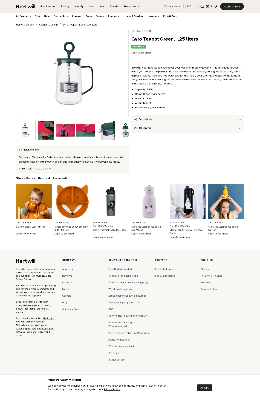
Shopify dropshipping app (123, 275)
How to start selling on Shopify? (127, 315)
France (43, 325)
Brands (113, 6)
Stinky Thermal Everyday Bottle (109, 230)
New (37, 16)
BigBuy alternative (164, 275)
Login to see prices (141, 53)
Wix (102, 6)
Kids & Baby (170, 16)
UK (44, 318)
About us (67, 269)
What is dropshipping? (121, 346)
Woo (91, 6)
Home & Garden (133, 16)
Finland (40, 328)
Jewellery (153, 16)
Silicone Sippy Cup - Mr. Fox (30, 226)
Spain (28, 328)
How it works (48, 6)
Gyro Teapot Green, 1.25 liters (80, 24)
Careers (66, 295)
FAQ (110, 309)
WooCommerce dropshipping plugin (128, 282)
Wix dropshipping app (120, 289)
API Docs (113, 353)
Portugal (34, 325)
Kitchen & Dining (48, 24)
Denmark (31, 332)
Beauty (100, 16)
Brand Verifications (119, 339)
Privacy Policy (112, 389)
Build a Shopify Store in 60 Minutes (129, 333)
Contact (67, 282)
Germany (29, 322)
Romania (40, 322)
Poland (50, 318)
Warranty (206, 282)
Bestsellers (61, 16)
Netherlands (22, 325)
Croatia (20, 328)
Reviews (67, 275)
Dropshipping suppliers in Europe (127, 295)
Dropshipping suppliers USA (124, 302)
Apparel (77, 16)
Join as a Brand (71, 309)
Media (65, 289)
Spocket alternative (165, 269)
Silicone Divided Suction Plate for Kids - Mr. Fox (71, 228)
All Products (23, 16)
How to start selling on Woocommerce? (121, 324)
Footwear (114, 16)
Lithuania (20, 332)
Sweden (20, 322)
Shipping (205, 269)
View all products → (35, 168)
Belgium (49, 328)
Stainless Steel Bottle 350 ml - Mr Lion (224, 228)
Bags (88, 16)
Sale (47, 16)
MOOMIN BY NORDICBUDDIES (103, 224)
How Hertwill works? (120, 269)
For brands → (172, 6)
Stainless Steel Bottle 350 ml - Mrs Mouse (147, 228)
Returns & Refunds (212, 275)
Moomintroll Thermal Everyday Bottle (186, 231)
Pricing (65, 6)
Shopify (78, 6)
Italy (34, 328)
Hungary (41, 332)
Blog (65, 302)
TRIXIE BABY (23, 222)
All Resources (116, 359)
